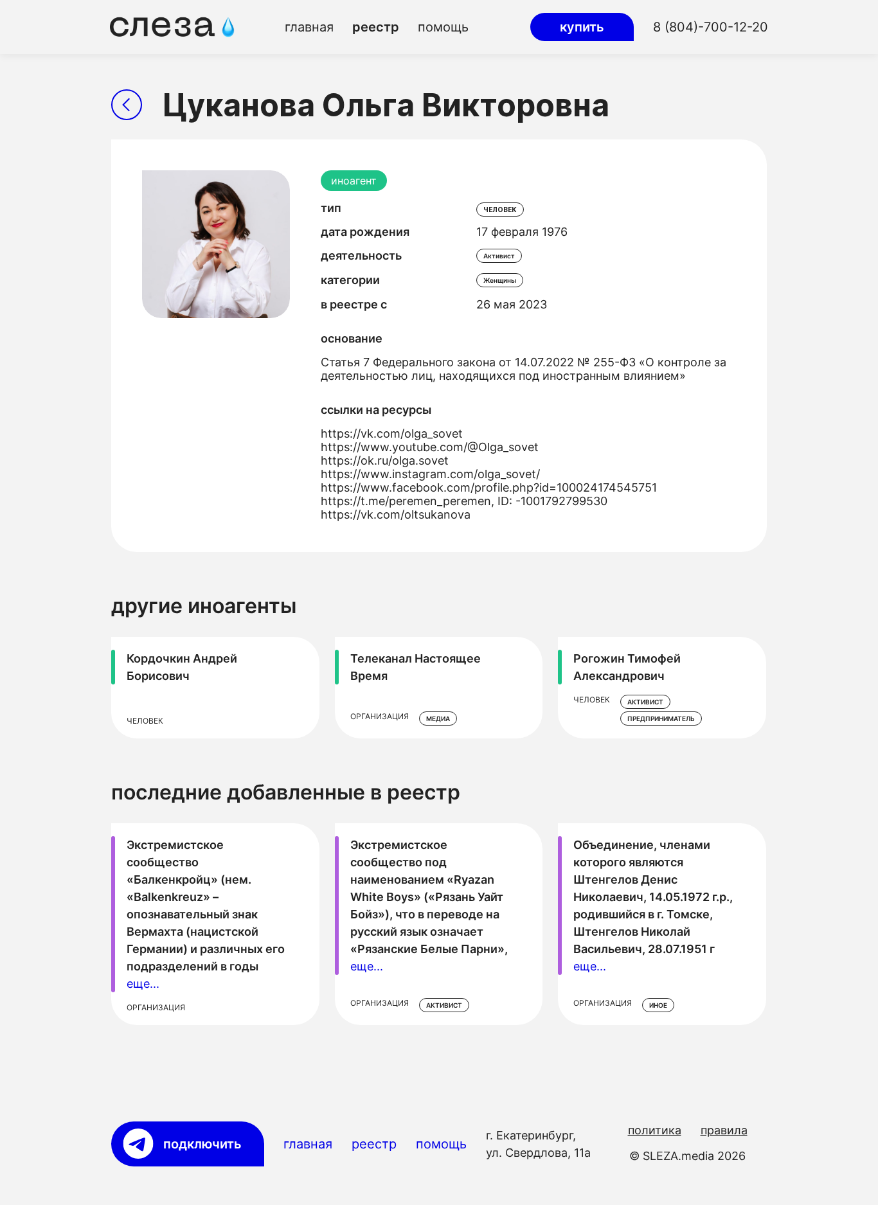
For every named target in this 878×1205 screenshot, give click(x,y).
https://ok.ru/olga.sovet (385, 460)
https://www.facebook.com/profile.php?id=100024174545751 (489, 487)
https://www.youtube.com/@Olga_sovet (430, 447)
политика (654, 1130)
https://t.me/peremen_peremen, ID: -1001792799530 (464, 501)
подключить (202, 1144)
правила (724, 1130)
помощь (443, 27)
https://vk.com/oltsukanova (395, 514)
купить (582, 27)
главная (309, 27)
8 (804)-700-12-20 (710, 27)
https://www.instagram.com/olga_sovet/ (430, 474)
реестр (375, 27)
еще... (143, 983)
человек (500, 209)
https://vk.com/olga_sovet (392, 433)
